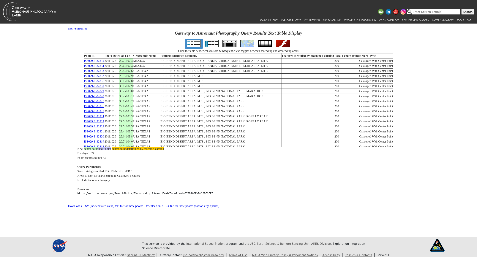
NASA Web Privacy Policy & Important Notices (285, 255)
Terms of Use (238, 255)
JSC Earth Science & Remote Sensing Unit (279, 243)
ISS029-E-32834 (94, 65)
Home (70, 28)
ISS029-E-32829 (94, 91)
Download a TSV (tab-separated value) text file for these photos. (106, 206)
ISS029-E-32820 (94, 136)
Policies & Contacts (358, 255)
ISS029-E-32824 (94, 116)
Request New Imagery (415, 20)
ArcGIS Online (332, 20)
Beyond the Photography (360, 20)
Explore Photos (291, 20)
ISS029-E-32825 (94, 111)
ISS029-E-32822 (94, 126)
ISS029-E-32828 (94, 96)
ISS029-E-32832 (94, 76)
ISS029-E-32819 (94, 141)
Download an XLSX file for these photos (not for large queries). (182, 206)
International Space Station (205, 243)
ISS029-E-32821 (94, 131)
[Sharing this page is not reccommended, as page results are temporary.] (237, 12)
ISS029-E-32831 (94, 81)
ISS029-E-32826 (94, 106)
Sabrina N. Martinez (141, 255)
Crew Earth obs (389, 20)
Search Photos (269, 20)
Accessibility (331, 255)
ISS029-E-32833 (94, 70)
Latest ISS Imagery (443, 20)
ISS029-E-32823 (94, 121)
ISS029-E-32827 (94, 101)
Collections (312, 20)
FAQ (469, 20)
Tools (460, 20)
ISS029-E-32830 (94, 86)
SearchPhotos (81, 28)
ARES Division (321, 243)
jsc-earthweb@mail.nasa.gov (203, 255)
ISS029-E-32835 (94, 60)
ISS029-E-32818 (94, 146)
